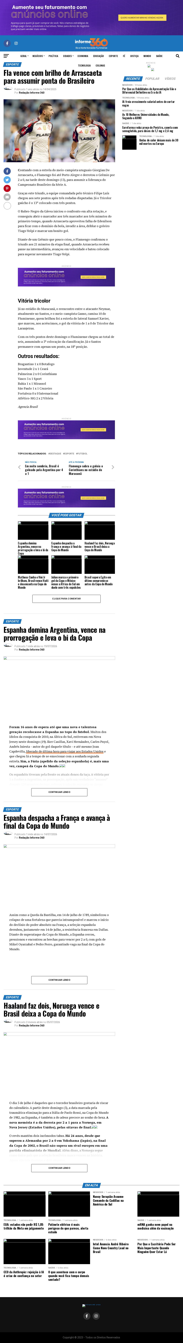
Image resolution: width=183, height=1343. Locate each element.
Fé (124, 56)
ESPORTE (69, 454)
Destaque (55, 454)
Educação (98, 56)
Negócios (38, 56)
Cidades (67, 56)
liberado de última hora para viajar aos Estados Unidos (64, 751)
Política (53, 56)
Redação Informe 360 (31, 92)
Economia (83, 56)
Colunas (100, 65)
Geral (23, 56)
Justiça (134, 56)
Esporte (113, 56)
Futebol (82, 454)
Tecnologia (84, 65)
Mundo (147, 56)
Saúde (159, 56)
